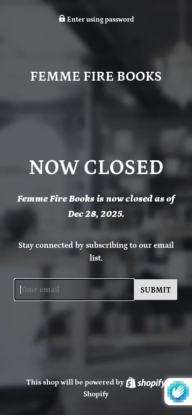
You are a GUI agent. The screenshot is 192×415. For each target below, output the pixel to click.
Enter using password (99, 20)
